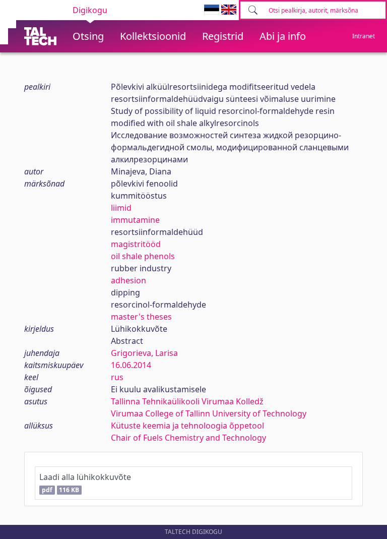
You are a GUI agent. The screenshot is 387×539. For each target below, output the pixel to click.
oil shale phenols (143, 256)
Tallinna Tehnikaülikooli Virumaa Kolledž (187, 401)
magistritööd (136, 244)
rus (117, 377)
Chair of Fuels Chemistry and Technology (188, 437)
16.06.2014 (131, 365)
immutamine (135, 219)
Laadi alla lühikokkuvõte (85, 482)
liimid (121, 207)
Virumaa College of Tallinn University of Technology (208, 413)
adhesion (128, 280)
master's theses (141, 316)
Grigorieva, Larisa (144, 352)
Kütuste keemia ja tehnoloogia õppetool (187, 425)
